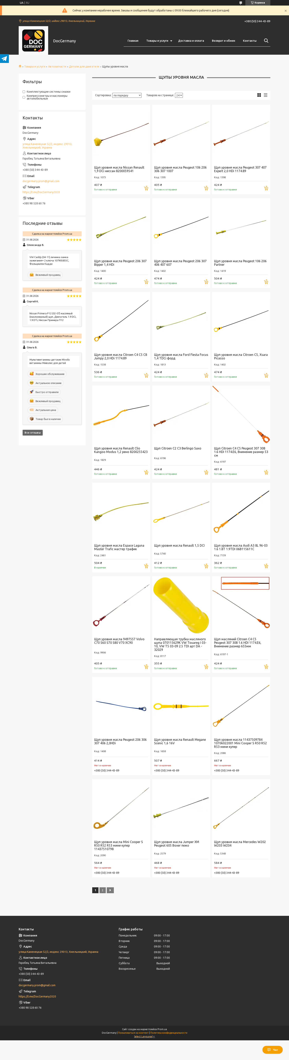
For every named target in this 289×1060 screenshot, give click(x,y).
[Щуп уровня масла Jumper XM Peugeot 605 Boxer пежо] (181, 808)
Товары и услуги (157, 40)
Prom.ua (162, 1029)
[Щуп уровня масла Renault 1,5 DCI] (181, 512)
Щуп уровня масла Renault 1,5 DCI (179, 545)
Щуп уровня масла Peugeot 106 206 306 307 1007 (180, 169)
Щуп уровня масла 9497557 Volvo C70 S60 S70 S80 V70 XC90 (119, 640)
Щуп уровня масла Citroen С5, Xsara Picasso (241, 356)
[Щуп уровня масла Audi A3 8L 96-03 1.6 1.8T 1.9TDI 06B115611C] (241, 512)
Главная (133, 40)
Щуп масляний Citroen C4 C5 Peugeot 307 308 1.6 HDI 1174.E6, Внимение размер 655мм (237, 642)
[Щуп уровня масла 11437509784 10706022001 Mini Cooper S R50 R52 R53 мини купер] (241, 706)
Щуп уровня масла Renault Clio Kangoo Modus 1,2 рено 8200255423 (121, 450)
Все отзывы (33, 432)
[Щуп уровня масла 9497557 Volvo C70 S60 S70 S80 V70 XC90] (121, 605)
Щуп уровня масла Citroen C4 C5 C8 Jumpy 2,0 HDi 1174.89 (120, 356)
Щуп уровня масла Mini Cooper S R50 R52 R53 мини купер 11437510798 (118, 845)
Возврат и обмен (223, 40)
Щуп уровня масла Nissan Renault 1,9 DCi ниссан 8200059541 (119, 169)
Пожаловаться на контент (133, 1032)
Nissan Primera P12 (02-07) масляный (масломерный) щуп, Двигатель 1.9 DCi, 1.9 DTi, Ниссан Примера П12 (52, 316)
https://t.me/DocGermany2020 (41, 192)
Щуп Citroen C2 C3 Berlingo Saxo (177, 448)
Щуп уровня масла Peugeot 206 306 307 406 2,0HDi (120, 741)
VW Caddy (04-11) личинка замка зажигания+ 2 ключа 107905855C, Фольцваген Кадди (49, 260)
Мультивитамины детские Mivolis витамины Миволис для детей (49, 361)
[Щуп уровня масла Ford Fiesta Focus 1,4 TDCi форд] (181, 321)
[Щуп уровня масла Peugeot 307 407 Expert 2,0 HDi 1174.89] (241, 134)
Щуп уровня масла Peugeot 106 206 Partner (240, 262)
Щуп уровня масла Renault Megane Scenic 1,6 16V (180, 741)
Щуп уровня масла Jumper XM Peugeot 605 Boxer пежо (176, 843)
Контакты (250, 40)
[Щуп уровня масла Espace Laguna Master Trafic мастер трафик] (121, 512)
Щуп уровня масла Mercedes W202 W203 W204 (240, 843)
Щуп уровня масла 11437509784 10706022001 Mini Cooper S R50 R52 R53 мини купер (240, 743)
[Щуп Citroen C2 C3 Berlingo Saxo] (181, 415)
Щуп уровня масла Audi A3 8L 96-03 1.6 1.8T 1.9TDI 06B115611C (241, 547)
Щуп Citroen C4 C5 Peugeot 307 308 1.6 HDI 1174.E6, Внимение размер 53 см (241, 452)
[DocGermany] (33, 41)
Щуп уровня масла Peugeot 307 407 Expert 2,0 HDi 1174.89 (240, 169)
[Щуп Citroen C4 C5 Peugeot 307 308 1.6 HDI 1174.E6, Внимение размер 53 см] (241, 415)
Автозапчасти (57, 66)
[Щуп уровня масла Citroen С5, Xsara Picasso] (241, 321)
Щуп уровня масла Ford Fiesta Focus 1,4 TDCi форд (181, 356)
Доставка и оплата (191, 40)
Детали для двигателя (84, 66)
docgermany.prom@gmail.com (41, 181)
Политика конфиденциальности (168, 1032)
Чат (275, 1049)
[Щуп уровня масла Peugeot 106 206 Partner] (241, 227)
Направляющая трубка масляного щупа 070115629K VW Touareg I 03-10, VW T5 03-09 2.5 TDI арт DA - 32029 (180, 644)
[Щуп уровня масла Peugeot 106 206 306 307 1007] (181, 134)
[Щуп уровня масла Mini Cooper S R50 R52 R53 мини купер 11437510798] (121, 808)
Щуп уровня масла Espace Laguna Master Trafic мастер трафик (119, 547)
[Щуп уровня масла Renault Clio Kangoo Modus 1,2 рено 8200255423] (121, 415)
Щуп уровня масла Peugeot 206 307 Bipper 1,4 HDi (120, 262)
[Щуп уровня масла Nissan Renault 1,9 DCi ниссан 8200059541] (121, 134)
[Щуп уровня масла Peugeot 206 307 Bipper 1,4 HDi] (121, 227)
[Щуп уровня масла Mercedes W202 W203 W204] (241, 808)
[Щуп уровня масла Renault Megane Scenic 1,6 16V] (181, 706)
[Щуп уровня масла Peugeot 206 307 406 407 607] (181, 227)
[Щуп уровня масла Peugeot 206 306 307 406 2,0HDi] (121, 706)
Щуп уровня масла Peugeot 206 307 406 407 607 (180, 262)
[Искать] (265, 40)
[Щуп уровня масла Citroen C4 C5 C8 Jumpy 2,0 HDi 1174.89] (121, 321)
